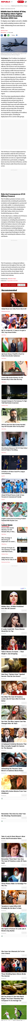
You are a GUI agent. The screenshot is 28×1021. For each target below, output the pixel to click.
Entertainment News (5, 311)
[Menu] (26, 2)
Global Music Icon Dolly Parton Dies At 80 (13, 309)
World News (3, 32)
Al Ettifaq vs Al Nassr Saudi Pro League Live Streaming (13, 472)
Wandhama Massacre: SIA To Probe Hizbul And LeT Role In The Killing (14, 449)
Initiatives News (4, 405)
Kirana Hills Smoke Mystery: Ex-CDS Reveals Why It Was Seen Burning (12, 378)
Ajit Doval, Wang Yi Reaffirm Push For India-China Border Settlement (12, 355)
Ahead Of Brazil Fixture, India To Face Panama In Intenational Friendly (12, 496)
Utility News (3, 544)
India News (3, 358)
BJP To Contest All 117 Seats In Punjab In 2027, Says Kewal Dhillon (13, 331)
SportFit (3, 499)
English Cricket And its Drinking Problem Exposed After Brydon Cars (13, 519)
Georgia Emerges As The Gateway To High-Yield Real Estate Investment (14, 402)
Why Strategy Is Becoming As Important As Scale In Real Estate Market (8, 541)
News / (2, 6)
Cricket (2, 523)
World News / (7, 6)
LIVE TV (21, 2)
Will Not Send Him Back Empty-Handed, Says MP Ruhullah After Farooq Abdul (13, 425)
